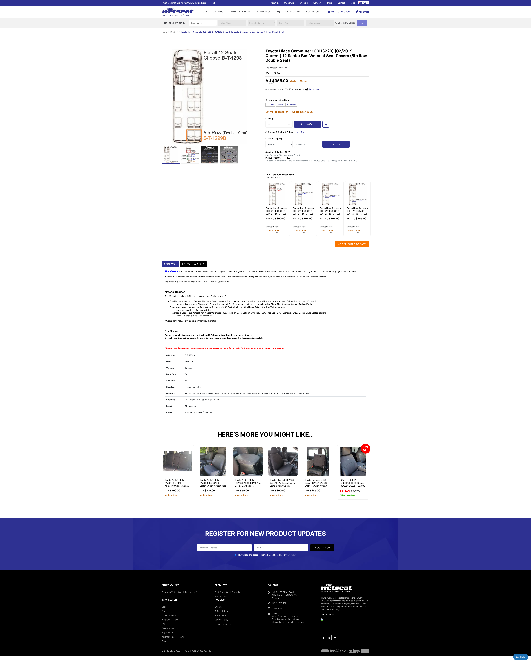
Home (204, 12)
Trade (329, 3)
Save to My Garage (346, 23)
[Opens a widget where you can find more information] (520, 657)
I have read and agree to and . (267, 555)
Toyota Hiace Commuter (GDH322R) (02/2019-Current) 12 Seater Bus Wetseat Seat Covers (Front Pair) (276, 214)
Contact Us (277, 608)
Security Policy (221, 619)
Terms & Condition (223, 624)
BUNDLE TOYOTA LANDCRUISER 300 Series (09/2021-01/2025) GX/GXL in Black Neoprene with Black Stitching (353, 486)
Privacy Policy (221, 615)
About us (275, 3)
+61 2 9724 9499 (280, 603)
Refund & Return (222, 611)
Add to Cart (307, 124)
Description (170, 264)
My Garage (289, 3)
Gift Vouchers (293, 12)
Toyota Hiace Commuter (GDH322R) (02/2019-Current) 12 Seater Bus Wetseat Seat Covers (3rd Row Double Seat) (330, 214)
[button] (325, 124)
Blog (164, 641)
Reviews (186, 264)
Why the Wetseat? (241, 12)
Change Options (272, 227)
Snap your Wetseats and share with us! (179, 592)
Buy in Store (313, 12)
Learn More (299, 132)
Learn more (314, 89)
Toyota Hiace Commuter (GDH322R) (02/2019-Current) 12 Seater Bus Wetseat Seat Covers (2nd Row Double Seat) (303, 214)
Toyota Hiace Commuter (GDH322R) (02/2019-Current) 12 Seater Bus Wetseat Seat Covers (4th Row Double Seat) (357, 214)
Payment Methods (170, 628)
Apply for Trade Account (173, 637)
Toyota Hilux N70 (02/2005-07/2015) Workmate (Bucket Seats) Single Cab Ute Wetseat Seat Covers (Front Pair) (282, 486)
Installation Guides (170, 619)
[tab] (171, 264)
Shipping (304, 3)
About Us (166, 611)
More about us (327, 614)
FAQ (278, 12)
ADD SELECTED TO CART (352, 244)
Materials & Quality (170, 615)
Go (362, 23)
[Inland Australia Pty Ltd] (178, 11)
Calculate (336, 144)
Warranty (317, 3)
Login (352, 3)
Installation (263, 12)
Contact (341, 3)
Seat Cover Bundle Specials (227, 592)
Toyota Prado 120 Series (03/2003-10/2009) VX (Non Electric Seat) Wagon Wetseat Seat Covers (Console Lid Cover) (248, 486)
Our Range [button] (218, 12)
